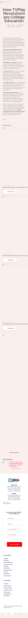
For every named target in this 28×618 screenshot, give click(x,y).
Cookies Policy (8, 590)
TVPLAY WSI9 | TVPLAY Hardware (8, 566)
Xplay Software (8, 562)
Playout (9, 26)
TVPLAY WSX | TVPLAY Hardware (8, 571)
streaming (14, 26)
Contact (6, 583)
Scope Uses (20, 25)
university (19, 26)
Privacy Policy (8, 588)
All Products (7, 575)
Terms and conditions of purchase (7, 593)
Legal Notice (7, 586)
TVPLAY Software (6, 559)
